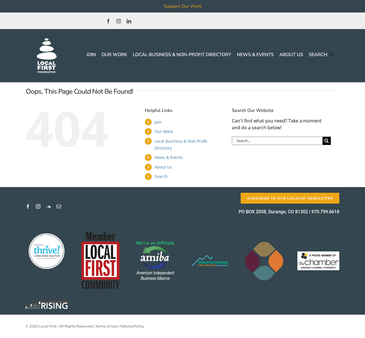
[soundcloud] (48, 206)
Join (158, 122)
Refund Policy (132, 326)
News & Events (169, 157)
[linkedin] (129, 21)
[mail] (58, 206)
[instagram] (118, 21)
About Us (163, 167)
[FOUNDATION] (47, 37)
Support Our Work (183, 6)
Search (161, 176)
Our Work (164, 131)
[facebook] (108, 21)
